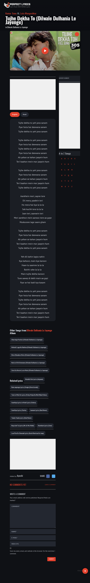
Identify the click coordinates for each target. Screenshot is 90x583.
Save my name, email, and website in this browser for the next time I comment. (32, 552)
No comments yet (18, 484)
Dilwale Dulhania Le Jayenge (17, 27)
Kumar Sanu (11, 13)
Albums (80, 571)
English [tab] (14, 114)
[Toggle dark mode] (85, 571)
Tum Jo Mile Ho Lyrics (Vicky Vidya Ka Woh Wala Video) (29, 395)
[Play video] (45, 50)
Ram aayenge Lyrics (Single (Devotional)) (24, 387)
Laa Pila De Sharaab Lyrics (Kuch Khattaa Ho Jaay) (27, 433)
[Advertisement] (33, 94)
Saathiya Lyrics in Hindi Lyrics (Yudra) (23, 403)
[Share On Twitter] (53, 476)
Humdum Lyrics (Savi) (45, 426)
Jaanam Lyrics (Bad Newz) (38, 410)
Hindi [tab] (24, 114)
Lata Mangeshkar (28, 13)
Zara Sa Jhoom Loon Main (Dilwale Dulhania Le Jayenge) (29, 370)
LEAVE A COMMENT (50, 484)
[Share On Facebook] (48, 476)
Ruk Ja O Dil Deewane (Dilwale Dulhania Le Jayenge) (28, 363)
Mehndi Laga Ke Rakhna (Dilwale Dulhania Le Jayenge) (28, 347)
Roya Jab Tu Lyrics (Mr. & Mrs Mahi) (22, 426)
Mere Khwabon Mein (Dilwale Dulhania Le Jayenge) (27, 355)
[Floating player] (77, 34)
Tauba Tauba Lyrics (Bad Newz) (21, 418)
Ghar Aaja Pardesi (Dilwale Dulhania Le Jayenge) (26, 340)
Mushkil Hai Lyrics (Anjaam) (34, 379)
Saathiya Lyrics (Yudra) (18, 410)
